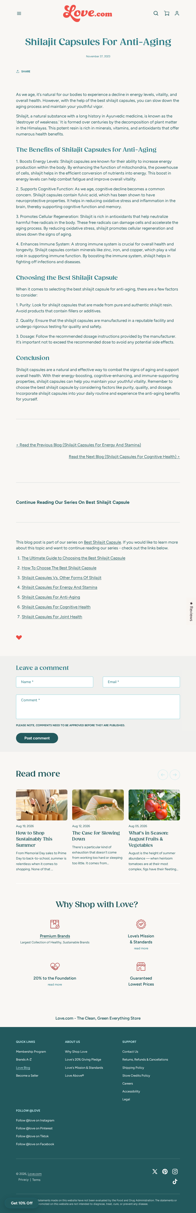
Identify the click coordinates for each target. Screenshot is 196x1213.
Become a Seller (27, 1075)
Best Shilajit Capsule (102, 542)
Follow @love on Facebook (35, 1144)
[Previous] (163, 775)
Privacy (23, 1179)
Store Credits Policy (136, 1075)
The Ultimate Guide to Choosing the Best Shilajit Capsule (73, 558)
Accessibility (131, 1091)
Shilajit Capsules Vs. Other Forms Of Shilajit (61, 577)
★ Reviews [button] (191, 611)
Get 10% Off (22, 1203)
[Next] (175, 775)
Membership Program (31, 1051)
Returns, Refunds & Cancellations (145, 1059)
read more (141, 948)
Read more (38, 774)
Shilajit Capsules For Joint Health (52, 616)
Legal (126, 1099)
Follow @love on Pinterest (34, 1128)
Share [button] (25, 71)
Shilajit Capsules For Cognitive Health (56, 606)
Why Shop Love (76, 1051)
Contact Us (130, 1051)
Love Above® (74, 1075)
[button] (19, 13)
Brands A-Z (24, 1059)
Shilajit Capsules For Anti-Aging (51, 597)
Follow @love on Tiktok (32, 1136)
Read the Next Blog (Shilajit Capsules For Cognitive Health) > (124, 456)
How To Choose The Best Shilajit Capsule (59, 567)
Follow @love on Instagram (35, 1120)
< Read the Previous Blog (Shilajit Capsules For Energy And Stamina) (78, 444)
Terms (36, 1180)
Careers (127, 1083)
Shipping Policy (133, 1067)
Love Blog (23, 1067)
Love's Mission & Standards (84, 1067)
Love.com (35, 1174)
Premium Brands (55, 936)
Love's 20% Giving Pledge (83, 1059)
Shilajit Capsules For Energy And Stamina (59, 587)
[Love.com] (87, 13)
